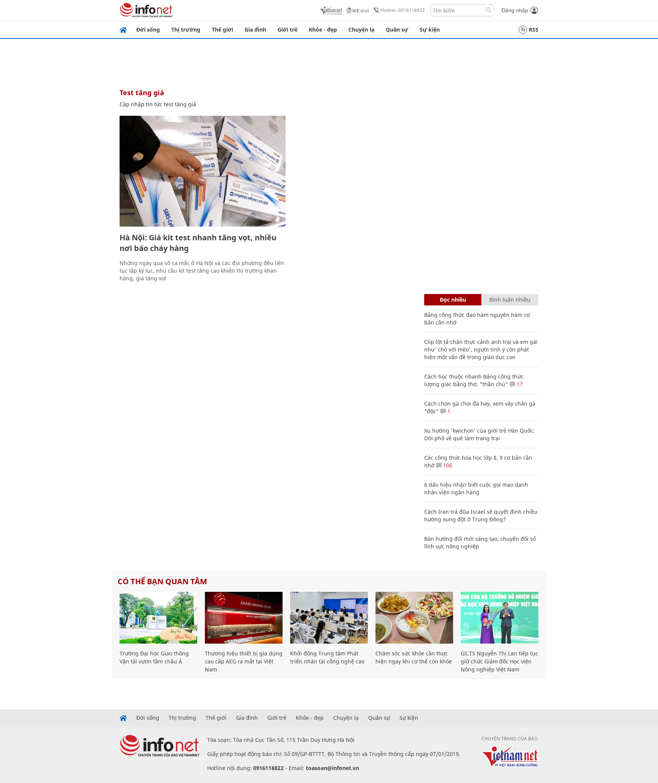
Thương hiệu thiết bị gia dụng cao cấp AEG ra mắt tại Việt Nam (244, 661)
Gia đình (255, 29)
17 (519, 384)
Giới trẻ (287, 29)
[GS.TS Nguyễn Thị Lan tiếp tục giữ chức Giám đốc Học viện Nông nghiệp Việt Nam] (499, 618)
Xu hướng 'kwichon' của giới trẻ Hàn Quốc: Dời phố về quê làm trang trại (479, 434)
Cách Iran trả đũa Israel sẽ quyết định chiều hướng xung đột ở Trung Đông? (480, 515)
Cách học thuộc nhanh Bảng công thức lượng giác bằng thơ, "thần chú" (474, 380)
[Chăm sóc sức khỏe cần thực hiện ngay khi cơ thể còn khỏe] (414, 618)
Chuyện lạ (361, 29)
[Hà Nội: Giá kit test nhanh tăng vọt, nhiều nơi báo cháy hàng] (203, 171)
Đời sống (148, 29)
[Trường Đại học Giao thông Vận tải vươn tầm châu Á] (158, 618)
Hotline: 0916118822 (402, 10)
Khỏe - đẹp (323, 29)
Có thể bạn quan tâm (162, 581)
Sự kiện (430, 29)
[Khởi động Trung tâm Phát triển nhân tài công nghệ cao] (329, 618)
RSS (533, 29)
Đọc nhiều (453, 299)
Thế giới (222, 29)
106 (447, 465)
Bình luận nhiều (509, 299)
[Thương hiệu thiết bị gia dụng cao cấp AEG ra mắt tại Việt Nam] (244, 618)
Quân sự (397, 29)
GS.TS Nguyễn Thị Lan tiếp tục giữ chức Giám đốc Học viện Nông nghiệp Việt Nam (499, 661)
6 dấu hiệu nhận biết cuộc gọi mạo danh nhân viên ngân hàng (476, 488)
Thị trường (185, 29)
